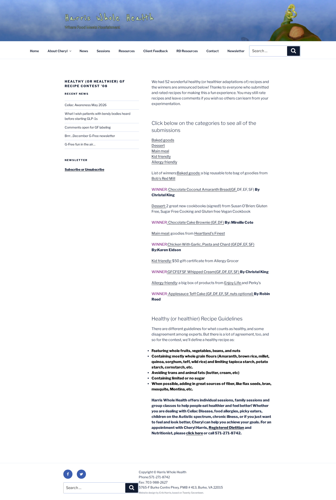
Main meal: (161, 233)
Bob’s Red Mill (163, 178)
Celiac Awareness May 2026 (86, 105)
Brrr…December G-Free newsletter (90, 136)
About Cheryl (58, 51)
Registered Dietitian (226, 427)
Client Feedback (155, 51)
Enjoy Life (233, 283)
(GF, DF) (217, 222)
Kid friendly (161, 156)
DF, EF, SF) (245, 244)
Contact (212, 51)
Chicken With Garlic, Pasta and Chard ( (200, 244)
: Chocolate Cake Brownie (189, 222)
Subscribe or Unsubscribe (84, 169)
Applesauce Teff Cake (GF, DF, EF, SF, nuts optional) (211, 294)
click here (194, 433)
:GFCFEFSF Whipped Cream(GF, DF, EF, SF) (203, 272)
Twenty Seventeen (192, 492)
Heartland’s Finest (209, 233)
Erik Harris (165, 492)
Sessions (103, 51)
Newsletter (236, 51)
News (84, 51)
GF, (234, 244)
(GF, (233, 189)
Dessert (158, 145)
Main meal (160, 151)
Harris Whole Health (109, 17)
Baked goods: (188, 173)
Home (34, 51)
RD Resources (187, 51)
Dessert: (159, 206)
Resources (127, 51)
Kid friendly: (161, 261)
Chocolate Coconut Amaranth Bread (199, 189)
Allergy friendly (164, 162)
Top (325, 489)
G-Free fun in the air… (80, 144)
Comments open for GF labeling (88, 127)
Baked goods (163, 140)
